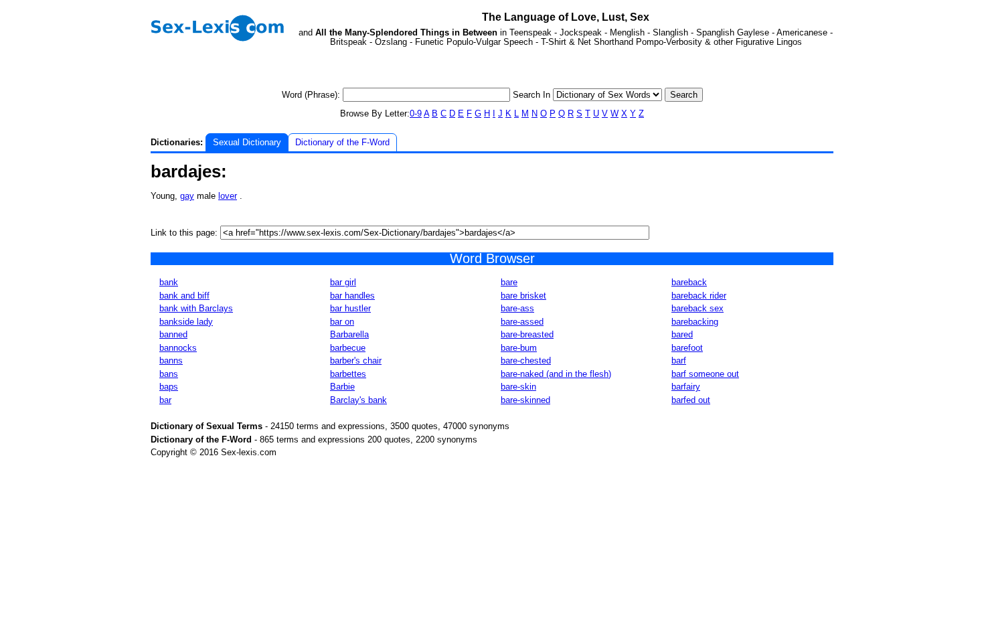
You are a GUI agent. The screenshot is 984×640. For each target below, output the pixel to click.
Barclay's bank (358, 400)
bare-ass (517, 308)
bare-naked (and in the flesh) (556, 374)
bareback (689, 282)
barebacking (694, 322)
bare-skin (518, 387)
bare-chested (526, 360)
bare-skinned (525, 400)
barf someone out (705, 374)
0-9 (416, 113)
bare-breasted (527, 334)
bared (682, 334)
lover (227, 196)
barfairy (685, 387)
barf (678, 360)
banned (173, 334)
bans (168, 374)
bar (165, 400)
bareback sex (697, 308)
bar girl (343, 282)
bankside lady (186, 322)
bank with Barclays (196, 308)
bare (509, 282)
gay (187, 196)
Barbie (342, 387)
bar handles (352, 296)
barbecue (347, 348)
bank (168, 282)
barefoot (687, 348)
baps (168, 387)
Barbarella (349, 334)
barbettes (348, 374)
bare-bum (519, 348)
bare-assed (522, 322)
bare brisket (523, 296)
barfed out (690, 400)
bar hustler (350, 308)
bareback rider (698, 296)
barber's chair (356, 360)
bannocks (178, 348)
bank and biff (184, 296)
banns (171, 360)
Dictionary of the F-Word (342, 142)
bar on (342, 322)
